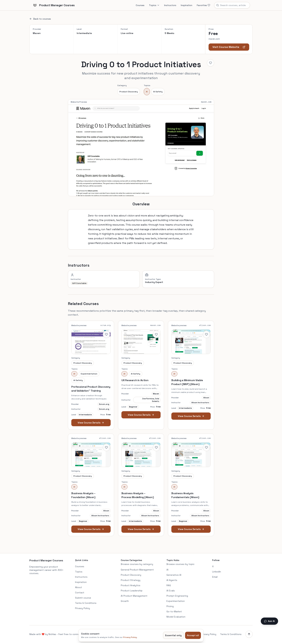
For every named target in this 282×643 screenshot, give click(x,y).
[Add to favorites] (210, 62)
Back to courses (42, 18)
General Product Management (137, 569)
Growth (125, 601)
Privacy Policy (82, 608)
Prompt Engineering (177, 595)
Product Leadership (131, 590)
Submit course (83, 597)
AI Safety (158, 91)
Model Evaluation (175, 616)
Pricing (170, 606)
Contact (79, 592)
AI (147, 91)
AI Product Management (134, 595)
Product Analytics (130, 585)
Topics (152, 5)
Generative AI (173, 574)
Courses (140, 5)
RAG (168, 585)
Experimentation (175, 601)
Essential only (173, 635)
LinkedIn (216, 571)
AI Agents (171, 580)
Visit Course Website (225, 47)
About (78, 587)
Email (215, 576)
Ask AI (271, 621)
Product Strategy (130, 580)
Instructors (170, 5)
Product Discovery (128, 91)
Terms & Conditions (85, 603)
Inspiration (186, 5)
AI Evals (170, 590)
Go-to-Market (174, 611)
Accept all (193, 635)
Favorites (202, 5)
